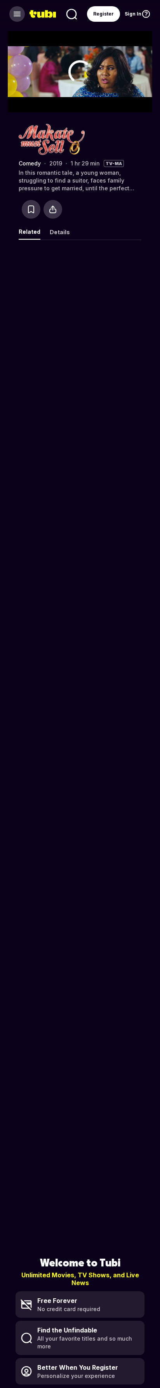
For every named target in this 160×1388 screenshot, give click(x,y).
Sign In (133, 14)
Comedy (30, 163)
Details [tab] (60, 232)
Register (103, 14)
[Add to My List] (31, 209)
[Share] (52, 209)
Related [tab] (29, 231)
